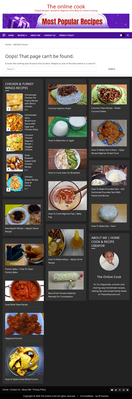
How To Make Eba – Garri (103, 226)
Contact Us (49, 35)
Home (11, 35)
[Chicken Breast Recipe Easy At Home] (14, 182)
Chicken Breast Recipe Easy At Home (31, 181)
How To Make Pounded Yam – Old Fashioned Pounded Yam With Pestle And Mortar (107, 192)
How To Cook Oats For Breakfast (64, 172)
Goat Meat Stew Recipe (16, 304)
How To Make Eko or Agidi (61, 140)
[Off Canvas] (4, 35)
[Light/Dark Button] (122, 35)
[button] (127, 35)
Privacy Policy (66, 35)
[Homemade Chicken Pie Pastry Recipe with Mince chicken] (14, 102)
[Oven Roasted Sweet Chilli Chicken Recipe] (14, 162)
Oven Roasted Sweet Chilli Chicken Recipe (30, 161)
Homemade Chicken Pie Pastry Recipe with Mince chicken (31, 100)
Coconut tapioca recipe (59, 108)
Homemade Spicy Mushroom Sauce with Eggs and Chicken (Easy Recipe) (31, 124)
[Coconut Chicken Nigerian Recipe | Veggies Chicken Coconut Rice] (14, 142)
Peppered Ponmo (13, 338)
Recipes (21, 35)
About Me (35, 35)
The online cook (66, 6)
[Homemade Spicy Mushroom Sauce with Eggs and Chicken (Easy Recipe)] (14, 122)
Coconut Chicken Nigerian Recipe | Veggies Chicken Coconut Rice (31, 144)
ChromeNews (86, 396)
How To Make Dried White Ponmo (21, 379)
